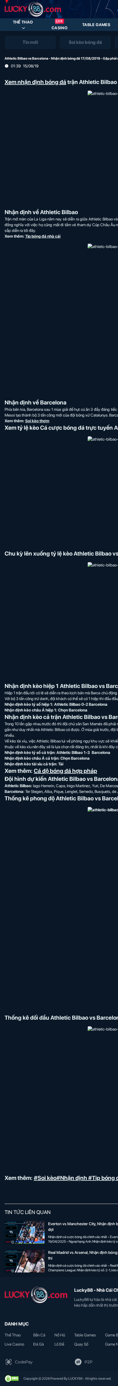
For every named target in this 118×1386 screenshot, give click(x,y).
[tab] (30, 42)
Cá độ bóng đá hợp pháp (65, 770)
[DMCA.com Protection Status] (12, 1378)
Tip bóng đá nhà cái (42, 236)
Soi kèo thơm (37, 421)
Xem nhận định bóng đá (35, 82)
